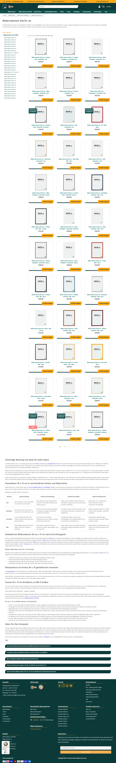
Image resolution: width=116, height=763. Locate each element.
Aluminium (35, 487)
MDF (40, 487)
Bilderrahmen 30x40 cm (10, 76)
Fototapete (77, 11)
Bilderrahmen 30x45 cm (10, 80)
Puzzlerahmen (37, 11)
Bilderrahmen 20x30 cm (10, 46)
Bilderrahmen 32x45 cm (10, 87)
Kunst (68, 11)
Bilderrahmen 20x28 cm (10, 44)
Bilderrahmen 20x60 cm (10, 50)
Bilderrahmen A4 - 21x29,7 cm (11, 52)
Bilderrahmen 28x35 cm (10, 70)
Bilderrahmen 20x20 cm (10, 40)
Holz (30, 487)
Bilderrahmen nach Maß (32, 598)
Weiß (34, 542)
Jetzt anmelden (86, 752)
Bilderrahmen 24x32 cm (10, 59)
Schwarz (26, 544)
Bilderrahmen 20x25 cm (10, 42)
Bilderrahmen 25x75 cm (10, 67)
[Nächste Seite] (78, 446)
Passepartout (10, 571)
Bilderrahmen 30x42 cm (10, 78)
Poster (62, 11)
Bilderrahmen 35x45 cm (10, 95)
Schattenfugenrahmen (51, 11)
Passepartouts (87, 11)
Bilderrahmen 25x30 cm (10, 63)
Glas (101, 553)
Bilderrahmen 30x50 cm (10, 83)
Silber (44, 540)
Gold (50, 538)
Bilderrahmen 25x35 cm (10, 65)
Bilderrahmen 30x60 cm (10, 85)
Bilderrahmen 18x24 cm (10, 37)
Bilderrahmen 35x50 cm (10, 98)
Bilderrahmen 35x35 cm (10, 93)
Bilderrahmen (11, 11)
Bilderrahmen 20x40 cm (10, 48)
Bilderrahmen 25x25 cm (10, 61)
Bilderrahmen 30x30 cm (10, 74)
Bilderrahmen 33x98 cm (10, 91)
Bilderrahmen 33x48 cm (10, 89)
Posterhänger (97, 11)
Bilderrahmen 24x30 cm (10, 57)
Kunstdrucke (51, 463)
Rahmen (46, 637)
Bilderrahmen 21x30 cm (10, 55)
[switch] (5, 752)
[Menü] (9, 742)
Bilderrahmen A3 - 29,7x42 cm (11, 72)
